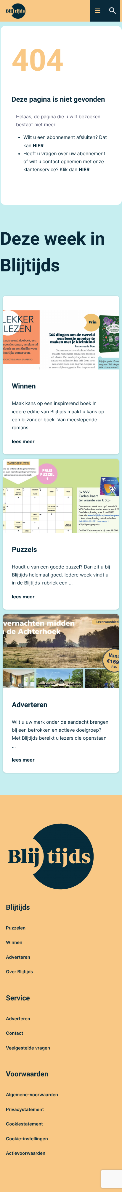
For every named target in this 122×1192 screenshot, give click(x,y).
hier (38, 145)
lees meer (23, 441)
